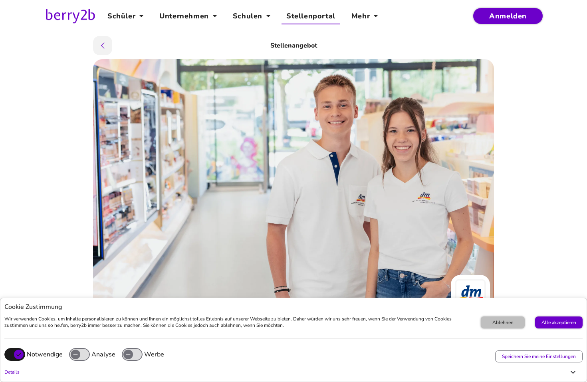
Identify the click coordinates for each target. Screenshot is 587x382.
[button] (291, 372)
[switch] (79, 354)
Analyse (103, 354)
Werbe (154, 354)
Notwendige (45, 354)
